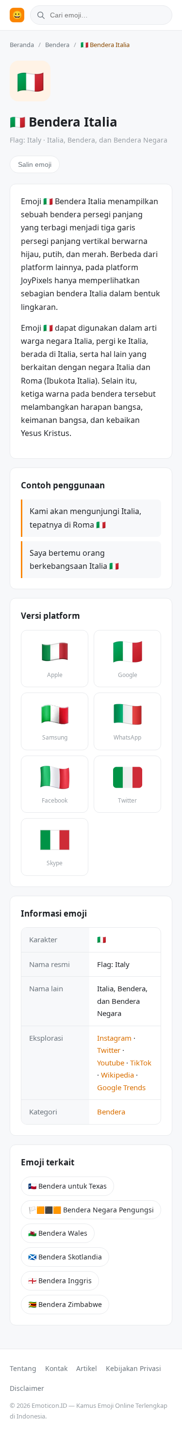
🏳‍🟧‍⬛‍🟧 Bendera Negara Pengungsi (91, 1209)
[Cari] (39, 15)
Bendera (57, 44)
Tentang (23, 1368)
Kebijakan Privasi (133, 1368)
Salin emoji (34, 164)
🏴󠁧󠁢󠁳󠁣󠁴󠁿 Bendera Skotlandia (65, 1256)
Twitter (108, 1050)
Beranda (22, 44)
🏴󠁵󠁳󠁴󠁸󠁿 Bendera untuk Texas (67, 1186)
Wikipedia (117, 1075)
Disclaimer (27, 1388)
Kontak (56, 1368)
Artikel (86, 1368)
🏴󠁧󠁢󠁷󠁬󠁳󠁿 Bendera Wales (57, 1233)
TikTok (140, 1062)
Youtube (110, 1062)
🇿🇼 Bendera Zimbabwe (65, 1304)
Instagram (114, 1038)
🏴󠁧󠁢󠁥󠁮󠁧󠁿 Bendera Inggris (60, 1280)
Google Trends (121, 1087)
